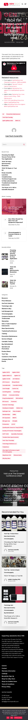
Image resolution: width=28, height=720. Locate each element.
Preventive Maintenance (18, 13)
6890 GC (17, 120)
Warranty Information (8, 671)
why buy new (6, 458)
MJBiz (14, 414)
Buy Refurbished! (7, 344)
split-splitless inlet (7, 120)
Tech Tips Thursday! (8, 440)
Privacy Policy (6, 686)
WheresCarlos (18, 455)
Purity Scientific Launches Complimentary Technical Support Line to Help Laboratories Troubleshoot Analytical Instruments (9, 179)
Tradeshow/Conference (9, 331)
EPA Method (19, 398)
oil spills (14, 421)
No (11, 717)
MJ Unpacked (6, 417)
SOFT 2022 (5, 434)
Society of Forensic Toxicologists (11, 430)
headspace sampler (8, 408)
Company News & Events (7, 360)
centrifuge (16, 391)
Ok (8, 717)
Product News (6, 351)
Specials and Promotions (6, 348)
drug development (7, 398)
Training (4, 333)
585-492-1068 (6, 699)
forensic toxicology (8, 404)
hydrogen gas (6, 411)
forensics (13, 401)
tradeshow (5, 447)
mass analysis (17, 411)
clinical (4, 395)
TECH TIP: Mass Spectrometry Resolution (6, 163)
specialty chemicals (17, 434)
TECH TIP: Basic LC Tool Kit (9, 169)
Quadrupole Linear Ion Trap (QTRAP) (12, 427)
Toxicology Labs (7, 306)
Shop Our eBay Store (8, 679)
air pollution (16, 379)
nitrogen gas (6, 421)
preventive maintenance (13, 114)
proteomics (5, 424)
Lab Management (7, 311)
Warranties (5, 321)
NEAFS (14, 417)
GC (3, 114)
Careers (4, 665)
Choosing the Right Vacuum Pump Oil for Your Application (8, 157)
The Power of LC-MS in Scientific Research (9, 188)
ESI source (5, 401)
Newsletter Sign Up (8, 676)
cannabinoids (6, 385)
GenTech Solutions (8, 303)
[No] (26, 714)
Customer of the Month (9, 356)
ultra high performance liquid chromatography (10, 451)
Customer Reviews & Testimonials (8, 317)
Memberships (6, 414)
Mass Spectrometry (8, 328)
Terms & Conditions (8, 684)
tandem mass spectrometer (10, 437)
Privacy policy (18, 717)
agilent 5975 (6, 372)
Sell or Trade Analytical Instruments (9, 325)
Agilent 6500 (15, 372)
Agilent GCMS (6, 379)
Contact (4, 668)
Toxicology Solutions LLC (9, 443)
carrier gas (15, 388)
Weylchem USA (6, 455)
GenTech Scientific (10, 42)
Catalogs (4, 673)
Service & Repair (7, 339)
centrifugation (6, 391)
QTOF (13, 424)
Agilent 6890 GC (7, 375)
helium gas (19, 408)
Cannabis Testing (7, 341)
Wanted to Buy (6, 308)
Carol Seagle (6, 388)
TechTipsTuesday (7, 117)
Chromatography (14, 16)
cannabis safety (17, 385)
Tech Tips (6, 13)
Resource (5, 298)
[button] (25, 4)
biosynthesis (15, 382)
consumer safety (14, 395)
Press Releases (6, 300)
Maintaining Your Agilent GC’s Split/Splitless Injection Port (14, 90)
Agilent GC (17, 375)
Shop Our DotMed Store (9, 681)
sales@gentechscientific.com (10, 701)
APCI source (5, 382)
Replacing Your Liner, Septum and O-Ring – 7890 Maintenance (14, 96)
